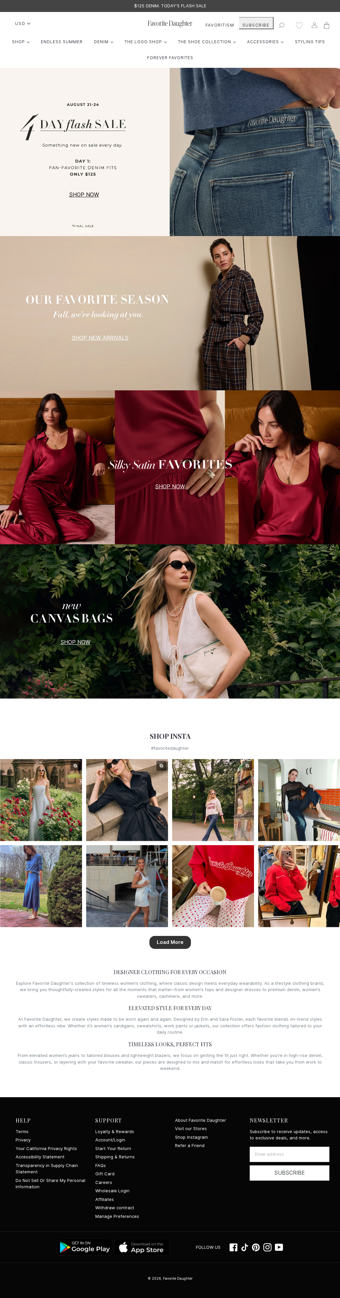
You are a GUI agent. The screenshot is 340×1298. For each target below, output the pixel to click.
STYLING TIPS (310, 41)
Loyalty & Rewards (114, 1131)
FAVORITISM (220, 25)
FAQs (100, 1165)
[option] (170, 6)
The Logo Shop (147, 41)
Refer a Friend (190, 1145)
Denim (105, 41)
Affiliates (104, 1199)
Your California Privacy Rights (46, 1148)
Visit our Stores (191, 1128)
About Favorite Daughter (200, 1120)
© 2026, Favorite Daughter (170, 1278)
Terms (22, 1131)
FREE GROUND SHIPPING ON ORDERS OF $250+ (170, 5)
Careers (103, 1182)
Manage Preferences (117, 1216)
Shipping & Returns (115, 1156)
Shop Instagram (191, 1137)
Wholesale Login (112, 1190)
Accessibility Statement (40, 1156)
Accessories (267, 41)
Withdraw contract (114, 1207)
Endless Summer (62, 41)
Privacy (23, 1139)
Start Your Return (113, 1148)
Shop (22, 41)
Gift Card (105, 1173)
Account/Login (110, 1139)
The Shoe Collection (208, 41)
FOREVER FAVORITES (170, 57)
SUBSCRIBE (256, 25)
